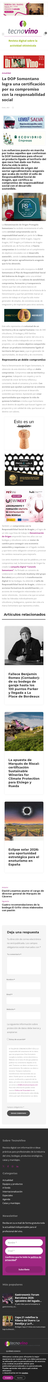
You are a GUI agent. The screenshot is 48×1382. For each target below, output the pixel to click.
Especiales (8, 1195)
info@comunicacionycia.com (28, 1085)
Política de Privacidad (22, 1090)
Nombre (11, 979)
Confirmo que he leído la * (23, 1258)
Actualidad (6, 73)
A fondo (6, 1187)
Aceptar (8, 1378)
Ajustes (20, 1378)
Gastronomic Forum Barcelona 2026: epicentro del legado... (28, 1298)
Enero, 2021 (6, 108)
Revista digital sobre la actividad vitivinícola (23, 43)
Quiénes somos (13, 1351)
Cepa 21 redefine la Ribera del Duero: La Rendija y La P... (27, 1320)
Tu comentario (14, 954)
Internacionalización (12, 1191)
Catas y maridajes (11, 1203)
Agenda (6, 1199)
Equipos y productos (13, 1183)
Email (9, 994)
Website (11, 1009)
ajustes (25, 1373)
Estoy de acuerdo (17, 1039)
